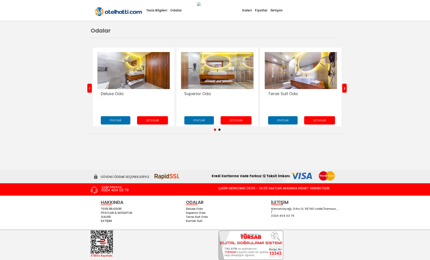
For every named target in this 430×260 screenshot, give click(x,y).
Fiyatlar (261, 10)
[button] (215, 130)
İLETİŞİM (106, 221)
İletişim (277, 10)
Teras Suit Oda (197, 217)
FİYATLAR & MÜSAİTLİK (116, 213)
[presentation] (89, 88)
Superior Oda (195, 213)
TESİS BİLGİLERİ (111, 209)
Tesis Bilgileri (156, 10)
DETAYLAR (152, 120)
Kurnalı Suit (194, 221)
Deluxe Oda (194, 209)
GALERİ (106, 217)
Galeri (247, 10)
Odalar (176, 10)
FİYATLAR (115, 120)
